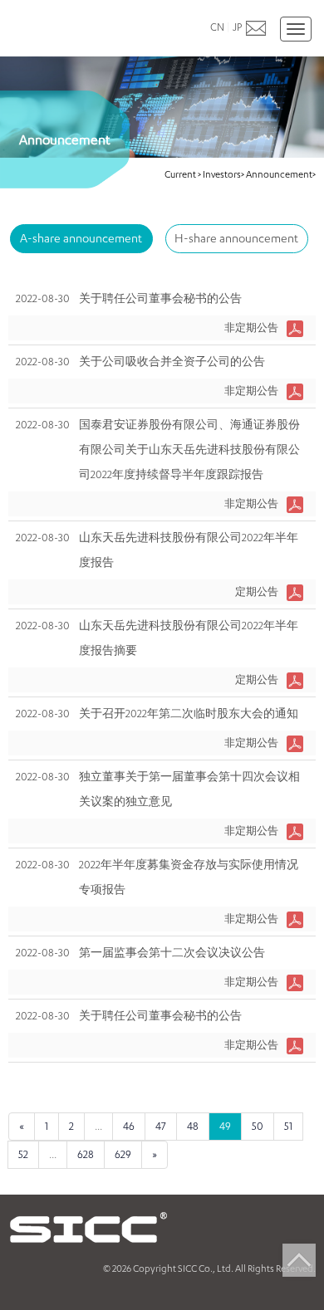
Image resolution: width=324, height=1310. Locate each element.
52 (23, 1154)
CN (217, 27)
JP (237, 27)
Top (299, 1260)
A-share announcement (81, 238)
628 (85, 1154)
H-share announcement (236, 238)
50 (257, 1126)
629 (123, 1154)
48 (193, 1126)
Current (181, 174)
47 (160, 1126)
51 (288, 1126)
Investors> (223, 174)
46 (129, 1126)
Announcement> (281, 174)
